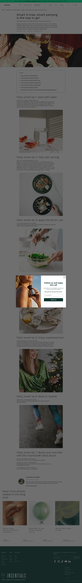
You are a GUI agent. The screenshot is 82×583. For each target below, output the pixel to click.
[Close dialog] (64, 277)
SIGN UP (53, 300)
